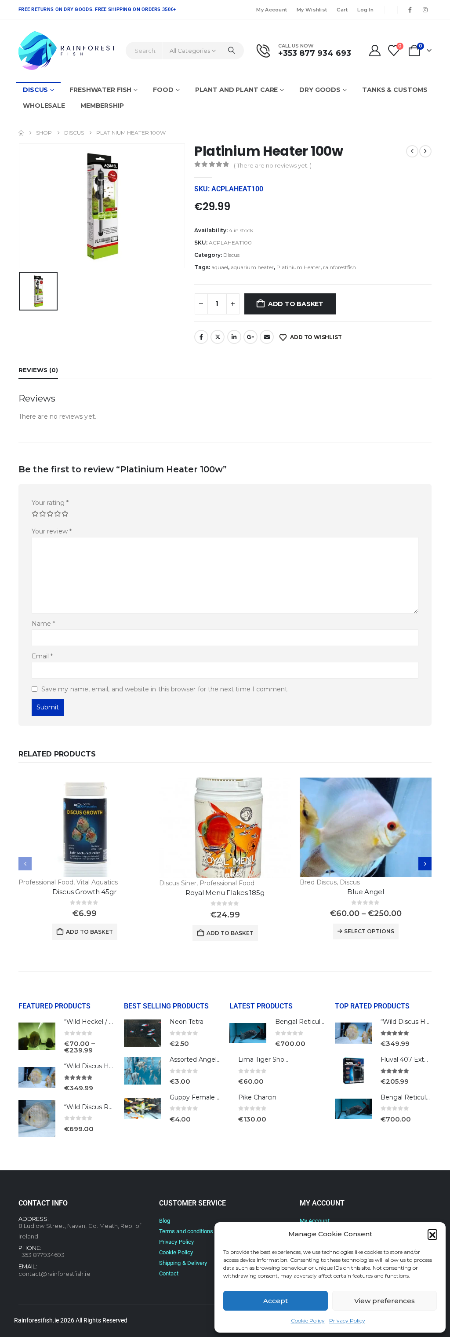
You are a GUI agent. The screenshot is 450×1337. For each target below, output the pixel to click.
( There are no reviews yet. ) (273, 165)
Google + (250, 337)
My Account (271, 10)
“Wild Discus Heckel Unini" (104, 1066)
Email (267, 337)
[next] (425, 151)
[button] (432, 1234)
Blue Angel (365, 892)
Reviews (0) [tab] (38, 369)
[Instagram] (425, 10)
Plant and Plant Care (236, 90)
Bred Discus (318, 882)
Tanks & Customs (395, 90)
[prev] (412, 151)
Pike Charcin (257, 1097)
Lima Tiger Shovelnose (273, 1059)
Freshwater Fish (100, 90)
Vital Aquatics (97, 882)
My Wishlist (312, 10)
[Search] (231, 50)
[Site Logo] (66, 50)
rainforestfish (339, 267)
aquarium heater (252, 267)
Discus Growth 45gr (84, 892)
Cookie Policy (308, 1320)
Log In (365, 10)
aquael (219, 267)
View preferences (384, 1301)
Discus (35, 90)
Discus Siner (177, 883)
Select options (369, 931)
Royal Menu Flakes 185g (225, 892)
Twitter (217, 337)
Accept (275, 1301)
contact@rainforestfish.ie (54, 1273)
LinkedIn (234, 337)
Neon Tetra (186, 1022)
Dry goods (320, 90)
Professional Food (45, 882)
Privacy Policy (347, 1320)
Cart (342, 10)
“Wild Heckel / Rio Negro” (103, 1022)
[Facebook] (410, 10)
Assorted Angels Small (204, 1059)
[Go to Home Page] (21, 133)
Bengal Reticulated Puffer (315, 1022)
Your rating (50, 503)
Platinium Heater (298, 267)
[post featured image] (84, 827)
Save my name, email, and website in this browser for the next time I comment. (165, 689)
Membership (102, 106)
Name (43, 624)
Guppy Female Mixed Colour (213, 1097)
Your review (52, 531)
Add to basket (295, 304)
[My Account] (374, 50)
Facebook (201, 337)
